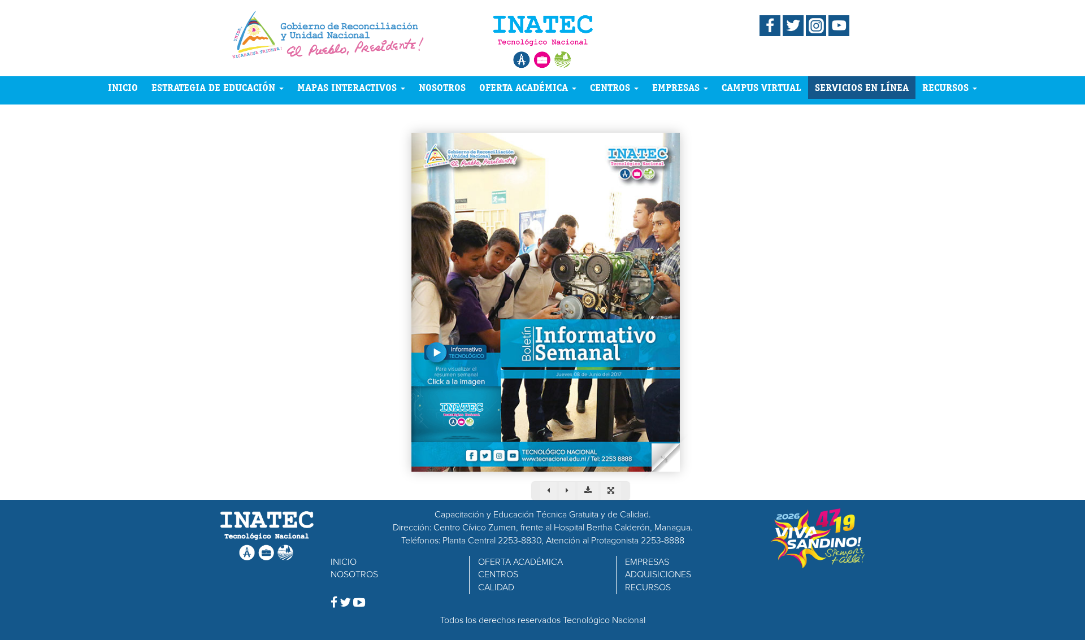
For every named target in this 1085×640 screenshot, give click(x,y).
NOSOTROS (442, 87)
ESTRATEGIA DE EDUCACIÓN (214, 87)
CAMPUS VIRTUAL (761, 87)
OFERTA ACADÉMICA (525, 87)
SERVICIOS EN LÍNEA (862, 87)
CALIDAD (496, 587)
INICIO (123, 87)
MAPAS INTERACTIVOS (348, 87)
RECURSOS (946, 87)
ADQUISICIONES (658, 574)
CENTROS (611, 87)
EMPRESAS (677, 87)
